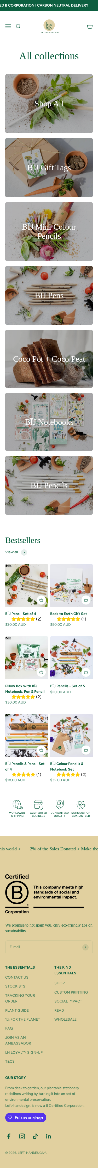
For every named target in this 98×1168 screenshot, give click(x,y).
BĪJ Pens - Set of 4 (20, 614)
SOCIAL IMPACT (68, 1001)
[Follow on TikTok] (35, 1136)
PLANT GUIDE (17, 1010)
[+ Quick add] (41, 600)
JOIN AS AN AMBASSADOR (18, 1040)
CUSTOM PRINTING (71, 992)
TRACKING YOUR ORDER (20, 998)
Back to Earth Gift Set (68, 614)
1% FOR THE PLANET (22, 1019)
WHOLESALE (65, 1019)
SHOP (59, 983)
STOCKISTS (15, 986)
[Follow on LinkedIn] (48, 1136)
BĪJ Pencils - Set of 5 (67, 686)
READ (59, 1010)
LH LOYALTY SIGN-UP (24, 1052)
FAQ (9, 1028)
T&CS (10, 1061)
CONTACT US (16, 977)
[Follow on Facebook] (8, 1136)
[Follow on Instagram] (22, 1136)
